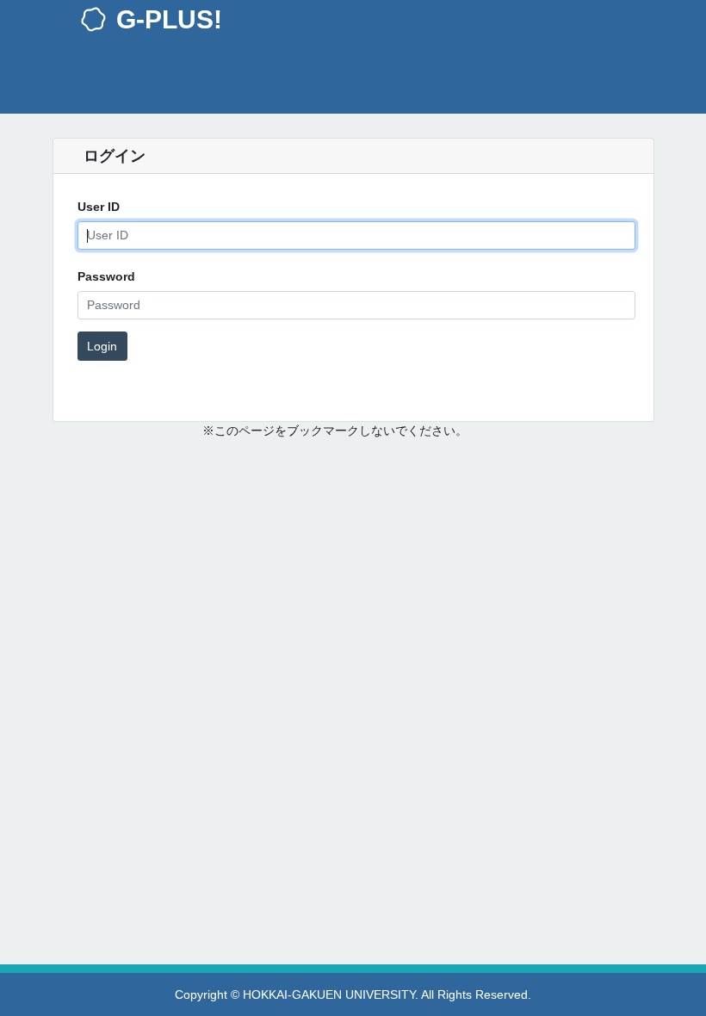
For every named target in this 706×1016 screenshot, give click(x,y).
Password (106, 276)
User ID (98, 207)
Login (102, 346)
